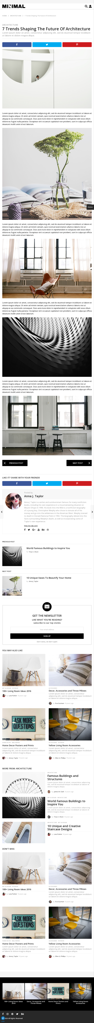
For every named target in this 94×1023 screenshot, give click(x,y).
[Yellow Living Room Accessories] (70, 724)
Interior (15, 688)
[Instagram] (7, 1014)
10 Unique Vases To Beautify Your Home (48, 577)
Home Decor (6, 742)
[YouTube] (39, 530)
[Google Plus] (33, 530)
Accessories (53, 688)
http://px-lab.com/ (31, 526)
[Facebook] (25, 530)
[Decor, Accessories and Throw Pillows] (70, 670)
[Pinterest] (12, 1014)
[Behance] (43, 530)
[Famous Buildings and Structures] (23, 782)
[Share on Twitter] (47, 44)
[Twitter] (29, 530)
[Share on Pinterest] (77, 44)
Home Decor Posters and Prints (18, 745)
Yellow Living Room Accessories (64, 745)
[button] (86, 6)
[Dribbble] (48, 530)
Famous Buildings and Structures (62, 777)
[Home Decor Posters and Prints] (23, 724)
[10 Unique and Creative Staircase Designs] (23, 832)
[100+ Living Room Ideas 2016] (23, 670)
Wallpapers (16, 742)
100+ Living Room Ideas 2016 (16, 691)
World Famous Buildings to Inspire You (48, 548)
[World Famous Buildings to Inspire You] (23, 807)
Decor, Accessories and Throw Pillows (67, 690)
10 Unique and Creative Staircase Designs (64, 827)
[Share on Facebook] (17, 44)
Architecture (10, 25)
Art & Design (6, 688)
